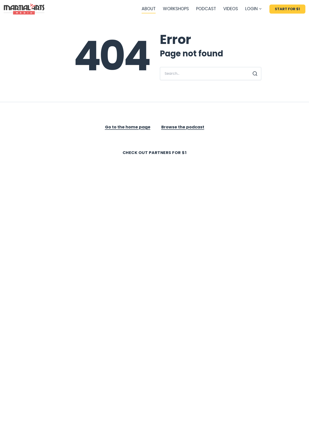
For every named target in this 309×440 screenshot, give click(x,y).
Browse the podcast (182, 127)
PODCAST (206, 9)
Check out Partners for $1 (155, 152)
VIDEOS (230, 9)
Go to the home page (127, 127)
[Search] (255, 73)
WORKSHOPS (176, 9)
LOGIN (251, 9)
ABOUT (149, 9)
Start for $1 (287, 9)
